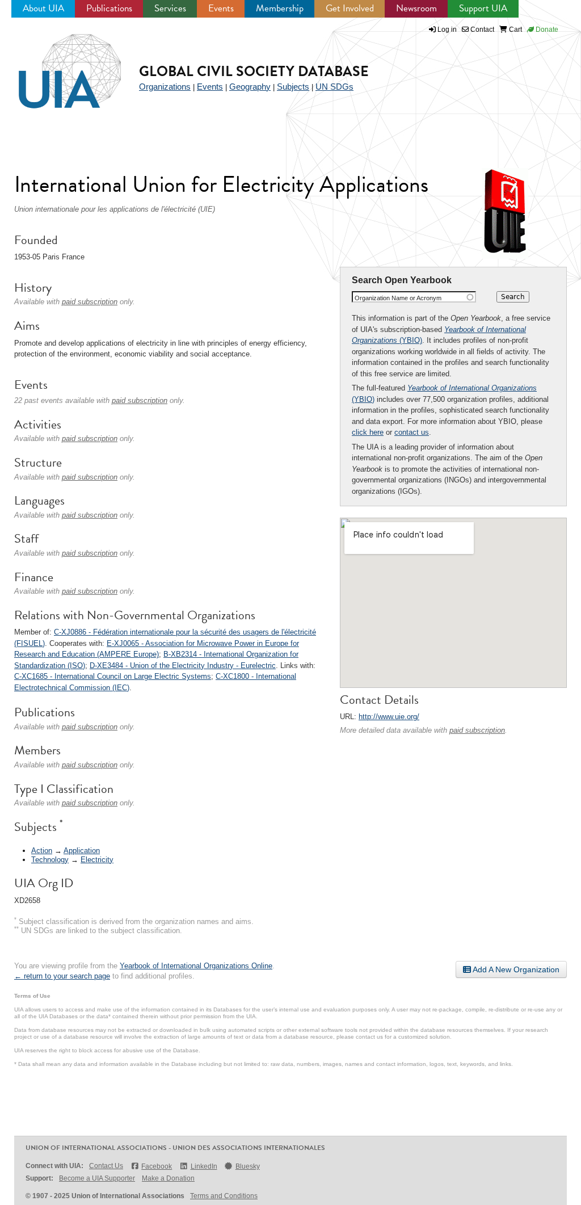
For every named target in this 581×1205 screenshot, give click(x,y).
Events (221, 8)
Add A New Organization (515, 969)
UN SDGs (334, 86)
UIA (56, 64)
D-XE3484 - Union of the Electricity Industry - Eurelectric (183, 665)
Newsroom (416, 8)
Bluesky (247, 1166)
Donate (546, 29)
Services (170, 8)
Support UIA (483, 8)
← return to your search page (62, 976)
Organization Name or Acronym (398, 298)
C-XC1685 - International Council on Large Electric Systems (112, 676)
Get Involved (350, 8)
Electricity (97, 859)
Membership (280, 8)
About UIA (43, 8)
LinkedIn (204, 1166)
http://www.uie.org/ (389, 716)
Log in (447, 29)
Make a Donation (168, 1178)
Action (41, 850)
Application (82, 850)
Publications (109, 8)
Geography (250, 86)
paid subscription (477, 730)
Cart (514, 29)
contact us (411, 432)
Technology (50, 859)
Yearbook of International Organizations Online (196, 966)
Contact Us (106, 1166)
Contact (481, 29)
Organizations (165, 86)
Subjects (293, 86)
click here (368, 432)
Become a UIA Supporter (97, 1178)
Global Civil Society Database (254, 71)
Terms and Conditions (224, 1196)
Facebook (156, 1166)
